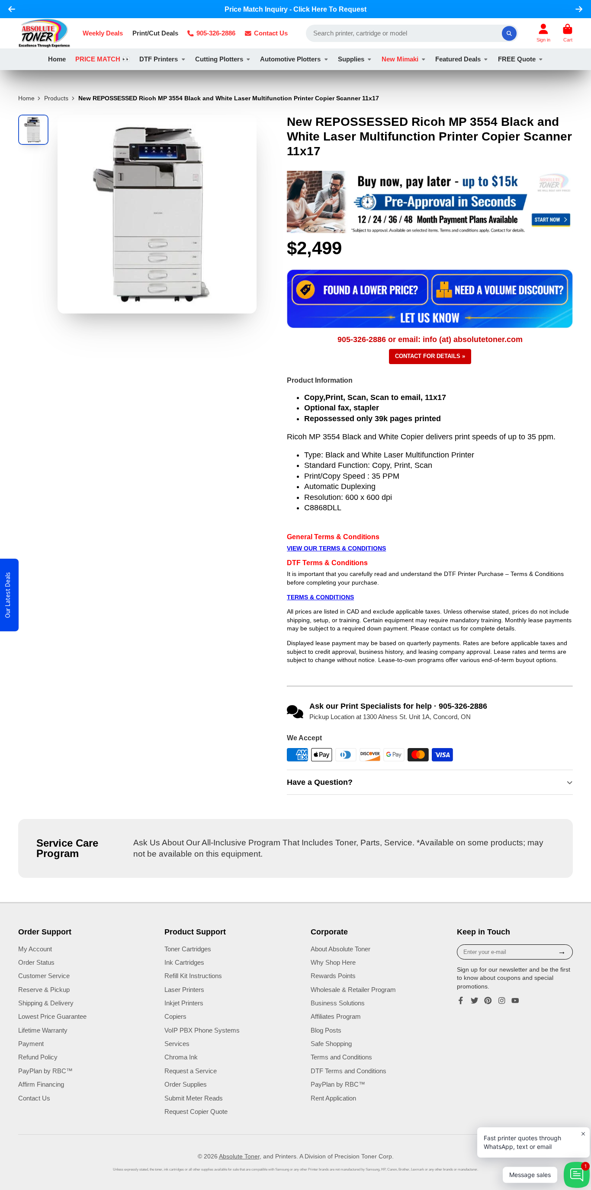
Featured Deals (458, 59)
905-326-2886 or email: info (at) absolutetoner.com (430, 339)
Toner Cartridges (187, 949)
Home (57, 59)
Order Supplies (185, 1084)
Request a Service (190, 1071)
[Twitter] (475, 1000)
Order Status (36, 962)
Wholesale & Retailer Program (353, 989)
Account (543, 33)
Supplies (351, 59)
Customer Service (44, 975)
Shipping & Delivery (46, 1003)
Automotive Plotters (290, 59)
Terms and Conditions (341, 1057)
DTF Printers (158, 59)
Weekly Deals (103, 33)
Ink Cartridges (184, 962)
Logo (44, 33)
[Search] (509, 33)
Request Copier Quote (196, 1111)
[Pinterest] (488, 1000)
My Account (35, 949)
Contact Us (271, 33)
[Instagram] (502, 1000)
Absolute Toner (239, 1156)
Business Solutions (338, 1003)
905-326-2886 (215, 33)
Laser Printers (184, 989)
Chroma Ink (181, 1057)
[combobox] (412, 33)
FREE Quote (517, 59)
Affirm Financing (41, 1084)
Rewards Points (333, 975)
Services (177, 1043)
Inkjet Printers (183, 1003)
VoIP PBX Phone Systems (202, 1030)
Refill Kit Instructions (193, 975)
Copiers (175, 1016)
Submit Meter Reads (193, 1098)
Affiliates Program (336, 1016)
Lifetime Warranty (42, 1030)
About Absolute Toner (340, 949)
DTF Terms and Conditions (348, 1071)
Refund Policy (38, 1057)
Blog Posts (326, 1030)
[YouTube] (515, 1000)
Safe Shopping (331, 1043)
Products (56, 98)
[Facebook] (461, 1000)
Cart (567, 33)
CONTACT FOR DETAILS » (430, 356)
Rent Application (333, 1098)
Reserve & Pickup (44, 989)
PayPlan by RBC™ (45, 1071)
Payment (31, 1043)
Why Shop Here (333, 962)
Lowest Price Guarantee (52, 1016)
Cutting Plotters (219, 59)
